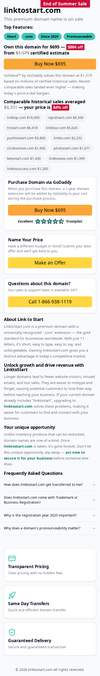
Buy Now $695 (50, 64)
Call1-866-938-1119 (50, 302)
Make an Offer (50, 263)
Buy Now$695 (50, 210)
